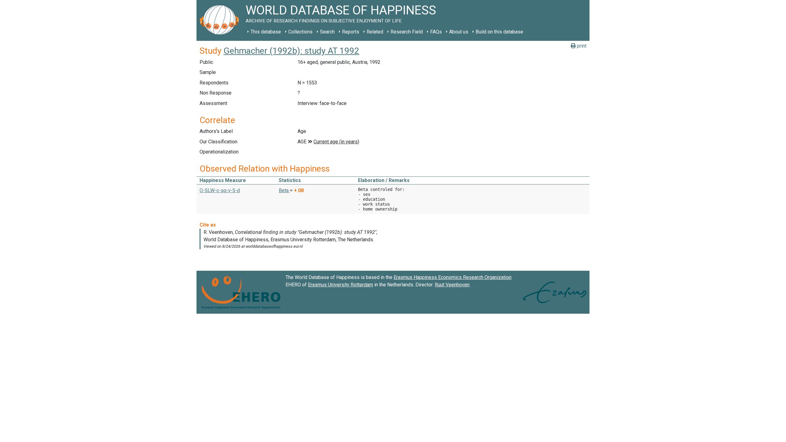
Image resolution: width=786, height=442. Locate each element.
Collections (300, 32)
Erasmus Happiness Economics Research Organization (453, 277)
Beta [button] (284, 190)
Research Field (407, 32)
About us (458, 32)
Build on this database (499, 32)
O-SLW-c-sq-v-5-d (220, 190)
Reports (350, 32)
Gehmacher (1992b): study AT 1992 (291, 51)
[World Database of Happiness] (221, 20)
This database (266, 32)
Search (327, 32)
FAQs (436, 32)
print (581, 46)
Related (375, 32)
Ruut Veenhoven (452, 285)
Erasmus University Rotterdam (340, 285)
